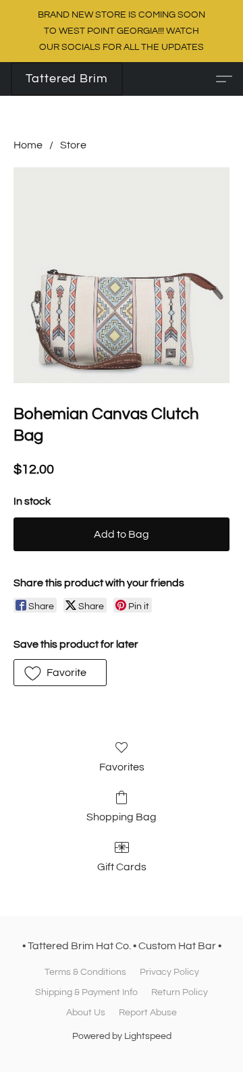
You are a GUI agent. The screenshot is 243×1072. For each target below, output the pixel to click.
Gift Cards (121, 867)
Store (73, 145)
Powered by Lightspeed (121, 1036)
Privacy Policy (169, 972)
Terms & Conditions (85, 972)
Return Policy (179, 992)
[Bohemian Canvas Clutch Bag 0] (122, 275)
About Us (85, 1012)
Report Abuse (148, 1012)
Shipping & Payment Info (86, 992)
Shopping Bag (121, 817)
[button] (67, 79)
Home (28, 145)
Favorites (121, 767)
